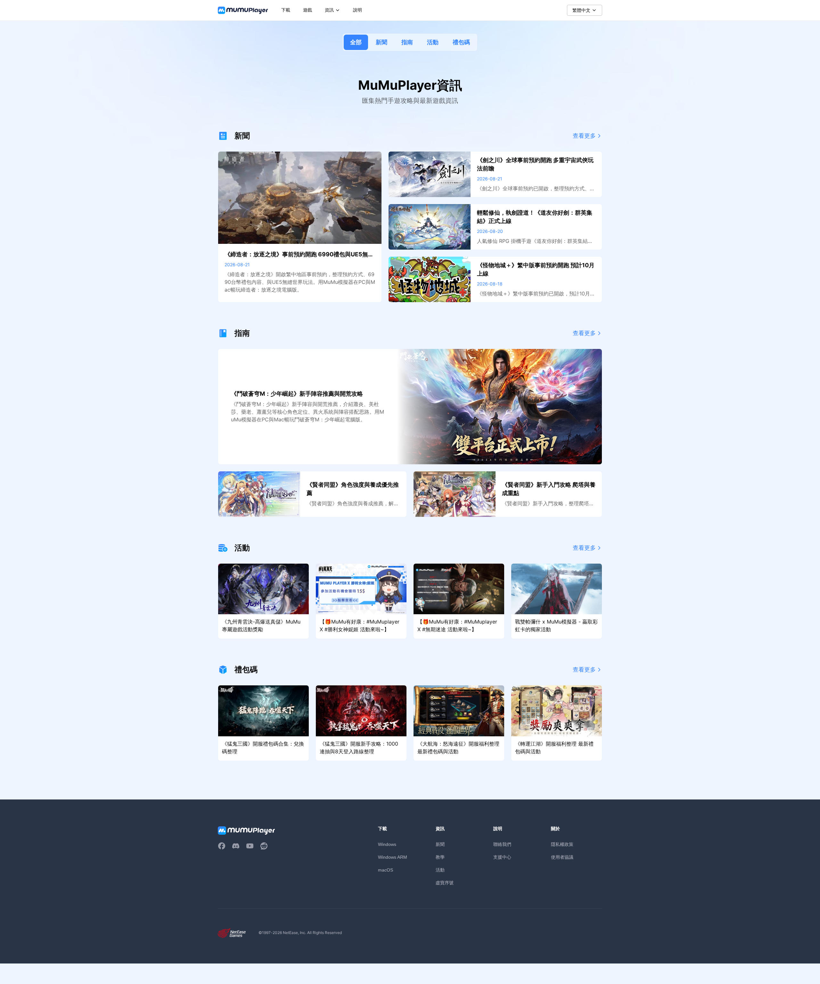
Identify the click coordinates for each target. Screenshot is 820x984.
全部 (356, 42)
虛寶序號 (445, 882)
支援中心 (502, 857)
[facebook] (222, 846)
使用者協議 (562, 857)
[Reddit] (264, 846)
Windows (387, 844)
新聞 (381, 42)
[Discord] (236, 846)
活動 (433, 42)
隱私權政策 (562, 844)
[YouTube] (250, 846)
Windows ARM (392, 857)
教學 (440, 857)
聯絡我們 (502, 844)
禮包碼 (461, 42)
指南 (407, 42)
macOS (385, 869)
